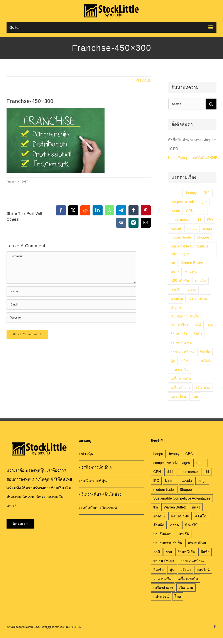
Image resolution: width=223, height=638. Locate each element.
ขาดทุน (191, 272)
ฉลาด (191, 290)
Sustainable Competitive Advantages (189, 250)
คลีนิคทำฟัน (180, 281)
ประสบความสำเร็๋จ (185, 316)
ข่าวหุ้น (87, 454)
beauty (191, 193)
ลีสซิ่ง (198, 334)
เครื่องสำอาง (180, 387)
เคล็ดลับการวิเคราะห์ (99, 508)
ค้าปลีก (176, 290)
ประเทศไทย (180, 325)
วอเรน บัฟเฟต (181, 343)
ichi (198, 220)
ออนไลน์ (204, 361)
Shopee (203, 237)
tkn (173, 263)
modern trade (181, 237)
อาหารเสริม (180, 370)
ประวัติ (176, 307)
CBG (206, 193)
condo (175, 211)
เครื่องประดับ (181, 378)
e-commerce (180, 220)
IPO (210, 220)
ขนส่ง (175, 272)
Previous (143, 80)
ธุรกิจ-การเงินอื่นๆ (96, 467)
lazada (192, 228)
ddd (202, 211)
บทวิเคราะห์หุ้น (94, 481)
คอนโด (200, 281)
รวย (210, 325)
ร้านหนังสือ (179, 334)
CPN (190, 211)
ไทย (195, 396)
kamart (176, 228)
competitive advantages (189, 202)
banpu (175, 193)
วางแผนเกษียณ (182, 352)
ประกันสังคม (198, 298)
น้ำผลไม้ (177, 298)
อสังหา (186, 361)
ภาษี (197, 325)
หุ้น (173, 361)
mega (207, 228)
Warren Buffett (192, 263)
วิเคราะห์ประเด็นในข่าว (101, 494)
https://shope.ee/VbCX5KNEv (194, 157)
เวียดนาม (203, 387)
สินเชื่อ (205, 352)
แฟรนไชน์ (178, 396)
